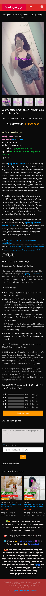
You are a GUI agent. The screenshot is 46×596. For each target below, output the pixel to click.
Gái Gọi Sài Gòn (20, 582)
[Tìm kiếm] (42, 7)
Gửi (23, 457)
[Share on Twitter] (8, 255)
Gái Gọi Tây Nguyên (20, 15)
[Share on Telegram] (12, 255)
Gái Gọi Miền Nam (30, 584)
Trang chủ (7, 15)
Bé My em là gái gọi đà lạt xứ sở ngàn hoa (11, 505)
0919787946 (12, 139)
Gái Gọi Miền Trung (14, 585)
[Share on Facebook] (4, 255)
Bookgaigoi (33, 544)
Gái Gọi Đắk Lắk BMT (22, 246)
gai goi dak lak (21, 240)
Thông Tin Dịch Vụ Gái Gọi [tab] (15, 261)
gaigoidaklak (7, 243)
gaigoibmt (32, 240)
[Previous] (5, 58)
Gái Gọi (12, 246)
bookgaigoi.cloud (26, 541)
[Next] (40, 58)
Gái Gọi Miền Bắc (23, 587)
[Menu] (30, 7)
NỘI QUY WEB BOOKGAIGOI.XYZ (25, 591)
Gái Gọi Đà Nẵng (35, 582)
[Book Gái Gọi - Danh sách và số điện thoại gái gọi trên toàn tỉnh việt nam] (14, 7)
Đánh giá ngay (23, 413)
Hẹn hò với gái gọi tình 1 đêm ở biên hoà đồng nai (34, 505)
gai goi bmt (10, 240)
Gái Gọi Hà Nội (15, 584)
